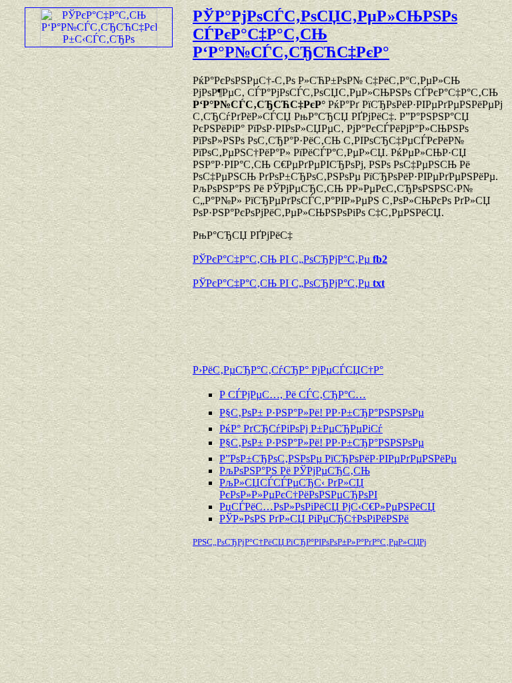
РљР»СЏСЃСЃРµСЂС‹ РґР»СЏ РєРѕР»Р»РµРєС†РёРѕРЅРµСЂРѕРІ (298, 488)
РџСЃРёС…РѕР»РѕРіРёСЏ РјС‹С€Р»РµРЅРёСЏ (327, 506)
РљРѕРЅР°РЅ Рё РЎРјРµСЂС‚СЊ (294, 470)
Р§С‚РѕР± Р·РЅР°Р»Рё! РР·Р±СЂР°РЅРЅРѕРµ (321, 412)
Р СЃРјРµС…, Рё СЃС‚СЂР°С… (292, 394)
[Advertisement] (349, 320)
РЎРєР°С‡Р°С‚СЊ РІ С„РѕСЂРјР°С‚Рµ (290, 259)
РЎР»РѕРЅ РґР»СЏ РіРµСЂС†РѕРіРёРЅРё (314, 518)
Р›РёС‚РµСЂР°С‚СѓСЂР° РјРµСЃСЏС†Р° (288, 370)
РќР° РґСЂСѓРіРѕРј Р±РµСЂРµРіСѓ (301, 428)
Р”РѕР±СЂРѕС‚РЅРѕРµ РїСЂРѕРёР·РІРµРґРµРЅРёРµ (338, 458)
